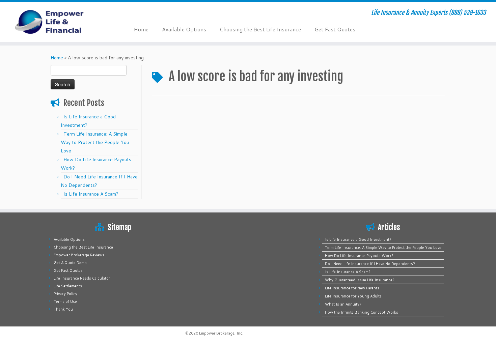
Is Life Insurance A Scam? (90, 194)
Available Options (184, 29)
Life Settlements (68, 286)
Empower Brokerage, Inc (220, 333)
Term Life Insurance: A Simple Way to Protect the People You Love (95, 142)
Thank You (63, 309)
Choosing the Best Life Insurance (260, 29)
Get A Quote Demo (70, 262)
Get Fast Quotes (334, 29)
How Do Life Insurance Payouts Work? (359, 255)
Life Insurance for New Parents (352, 288)
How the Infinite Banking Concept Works (361, 312)
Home (141, 29)
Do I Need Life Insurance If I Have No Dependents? (370, 263)
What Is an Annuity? (343, 304)
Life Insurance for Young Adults (353, 296)
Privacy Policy (65, 293)
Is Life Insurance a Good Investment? (358, 239)
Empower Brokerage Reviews (79, 255)
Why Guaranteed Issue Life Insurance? (359, 280)
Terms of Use (65, 301)
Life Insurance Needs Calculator (82, 278)
